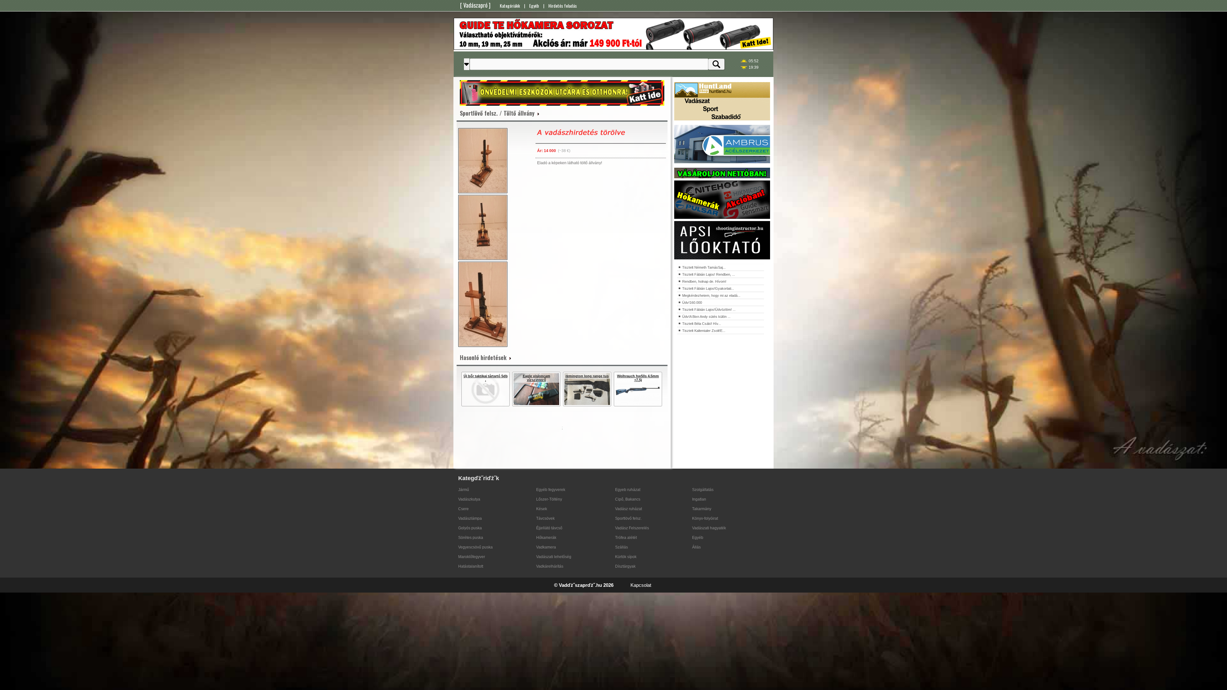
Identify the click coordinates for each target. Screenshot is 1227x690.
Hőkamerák (546, 537)
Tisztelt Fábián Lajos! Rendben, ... (708, 274)
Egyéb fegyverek (550, 489)
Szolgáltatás (703, 489)
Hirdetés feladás (562, 5)
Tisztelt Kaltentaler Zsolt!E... (703, 331)
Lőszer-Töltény (549, 499)
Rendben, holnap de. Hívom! (704, 281)
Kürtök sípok (626, 557)
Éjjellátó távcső (549, 528)
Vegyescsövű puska (475, 547)
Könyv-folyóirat (705, 518)
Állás (696, 547)
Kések (541, 509)
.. (669, 585)
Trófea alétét (626, 537)
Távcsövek (545, 518)
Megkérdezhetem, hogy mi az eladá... (711, 295)
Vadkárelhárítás (549, 566)
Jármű (463, 489)
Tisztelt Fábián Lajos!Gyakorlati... (708, 288)
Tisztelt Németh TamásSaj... (704, 267)
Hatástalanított (470, 566)
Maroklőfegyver (471, 557)
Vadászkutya (469, 499)
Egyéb (534, 5)
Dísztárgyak (625, 566)
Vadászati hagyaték (709, 528)
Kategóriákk (510, 5)
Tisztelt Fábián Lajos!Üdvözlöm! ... (709, 309)
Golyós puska (470, 528)
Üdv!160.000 (692, 302)
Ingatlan (699, 499)
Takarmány (701, 509)
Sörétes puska (470, 537)
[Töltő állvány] (482, 160)
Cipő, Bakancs (627, 499)
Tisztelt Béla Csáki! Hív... (701, 324)
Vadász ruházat (628, 509)
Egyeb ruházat (627, 489)
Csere (463, 509)
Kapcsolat (640, 585)
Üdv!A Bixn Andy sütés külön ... (706, 316)
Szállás (621, 547)
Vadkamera (546, 547)
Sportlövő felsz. (628, 518)
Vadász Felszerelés (632, 528)
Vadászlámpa (470, 518)
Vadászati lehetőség (553, 557)
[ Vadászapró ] (475, 5)
